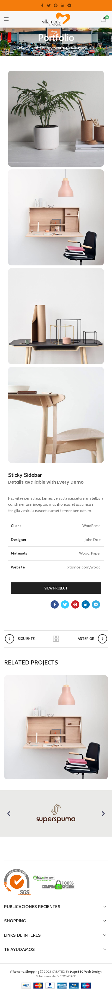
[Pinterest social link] (55, 5)
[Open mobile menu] (6, 19)
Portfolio (40, 48)
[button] (8, 813)
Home (22, 48)
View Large (104, 679)
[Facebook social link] (42, 5)
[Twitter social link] (48, 5)
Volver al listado (56, 639)
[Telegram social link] (69, 5)
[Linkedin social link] (62, 5)
